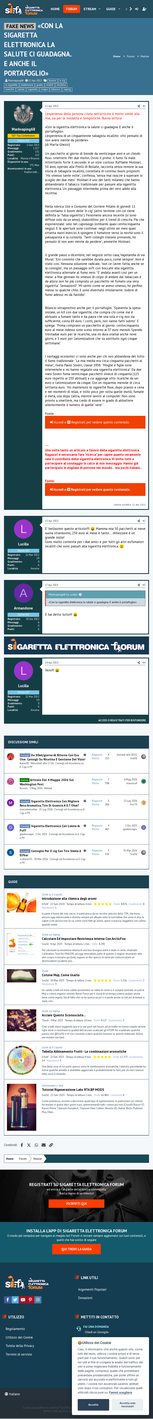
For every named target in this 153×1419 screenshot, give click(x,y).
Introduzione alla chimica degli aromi (69, 898)
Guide (111, 9)
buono (52, 80)
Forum (71, 9)
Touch (45, 1020)
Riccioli (24, 788)
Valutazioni (48, 907)
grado (39, 85)
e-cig (62, 80)
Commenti (116, 1095)
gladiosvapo (27, 834)
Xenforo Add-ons (60, 1411)
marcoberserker (28, 809)
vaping (67, 89)
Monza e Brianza (30, 158)
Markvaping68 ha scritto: (63, 594)
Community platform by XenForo (57, 1407)
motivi (49, 85)
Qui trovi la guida (76, 1249)
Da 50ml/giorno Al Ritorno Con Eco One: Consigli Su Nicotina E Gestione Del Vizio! (52, 757)
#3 (144, 585)
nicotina (61, 85)
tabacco (55, 89)
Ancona (35, 568)
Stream (89, 9)
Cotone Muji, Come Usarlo (61, 975)
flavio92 (24, 763)
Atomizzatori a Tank (52, 1085)
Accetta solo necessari (127, 1404)
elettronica (27, 85)
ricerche (9, 89)
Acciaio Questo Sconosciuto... (64, 1015)
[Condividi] (145, 894)
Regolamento (15, 1329)
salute (21, 89)
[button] (100, 9)
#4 (144, 662)
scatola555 (26, 859)
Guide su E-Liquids (52, 894)
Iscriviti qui (76, 1203)
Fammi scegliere (120, 1392)
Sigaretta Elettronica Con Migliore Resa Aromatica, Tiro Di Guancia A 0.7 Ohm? (49, 803)
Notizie (48, 788)
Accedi (58, 422)
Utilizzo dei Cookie (19, 1337)
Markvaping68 (16, 80)
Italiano (14, 1394)
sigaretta (33, 89)
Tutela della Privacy (20, 1346)
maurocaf (131, 783)
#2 (144, 521)
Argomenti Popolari (92, 1289)
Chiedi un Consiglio (97, 1332)
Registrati (78, 422)
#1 (144, 106)
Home (55, 9)
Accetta (93, 1404)
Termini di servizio (19, 1354)
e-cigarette (11, 85)
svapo (44, 89)
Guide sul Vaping (51, 934)
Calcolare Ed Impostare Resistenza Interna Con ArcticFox (84, 938)
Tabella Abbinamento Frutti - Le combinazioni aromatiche (84, 1051)
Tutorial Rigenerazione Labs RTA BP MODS (73, 1089)
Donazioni (85, 1298)
